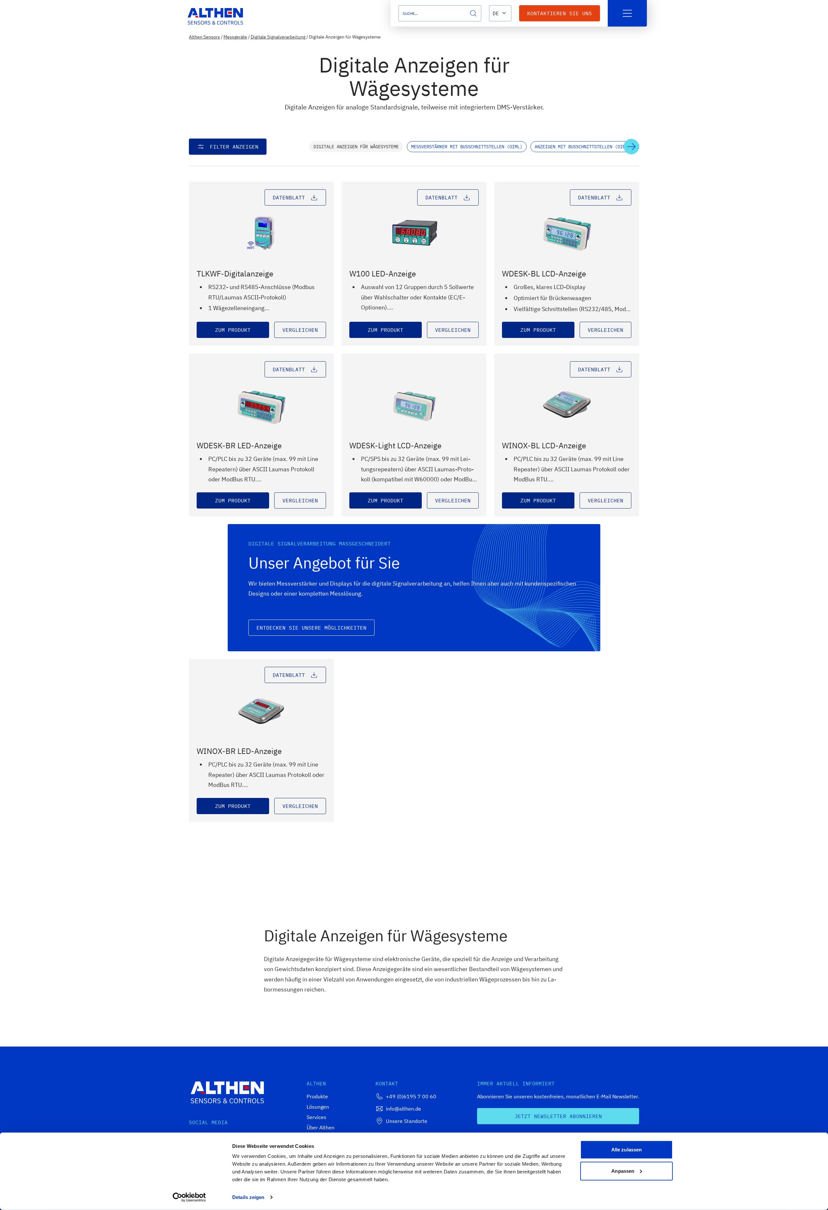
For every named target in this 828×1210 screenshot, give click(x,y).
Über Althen (320, 1127)
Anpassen (622, 1170)
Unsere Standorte (406, 1121)
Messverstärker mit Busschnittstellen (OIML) (466, 147)
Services (316, 1117)
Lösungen (318, 1107)
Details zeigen (248, 1197)
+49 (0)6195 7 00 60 (411, 1096)
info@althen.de (403, 1108)
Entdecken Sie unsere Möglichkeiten (311, 627)
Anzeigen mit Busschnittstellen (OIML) (582, 147)
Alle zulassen (626, 1149)
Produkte (317, 1096)
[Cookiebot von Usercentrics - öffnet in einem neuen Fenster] (189, 1197)
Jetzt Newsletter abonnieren (558, 1116)
